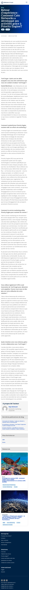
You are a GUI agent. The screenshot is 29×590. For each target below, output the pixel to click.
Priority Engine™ (5, 556)
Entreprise (4, 533)
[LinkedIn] (2, 580)
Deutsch (3, 572)
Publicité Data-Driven (6, 554)
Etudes (7, 29)
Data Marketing (11, 522)
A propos (3, 538)
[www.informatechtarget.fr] (8, 2)
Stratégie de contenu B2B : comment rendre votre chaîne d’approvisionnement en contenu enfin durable (13, 480)
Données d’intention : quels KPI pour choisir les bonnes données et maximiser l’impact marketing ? (13, 428)
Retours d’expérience (6, 542)
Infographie (5, 514)
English (2, 569)
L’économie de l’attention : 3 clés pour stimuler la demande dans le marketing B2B (13, 422)
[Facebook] (7, 580)
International (4, 544)
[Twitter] (4, 580)
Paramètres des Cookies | (7, 586)
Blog (2, 7)
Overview (3, 551)
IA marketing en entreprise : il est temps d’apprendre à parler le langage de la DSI (14, 425)
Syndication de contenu (6, 560)
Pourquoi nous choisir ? (6, 536)
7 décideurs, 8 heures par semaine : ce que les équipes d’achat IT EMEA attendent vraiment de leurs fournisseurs (13, 517)
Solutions (4, 549)
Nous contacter (4, 540)
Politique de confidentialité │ (8, 582)
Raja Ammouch (13, 407)
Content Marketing (7, 487)
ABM (3, 29)
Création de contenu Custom (7, 562)
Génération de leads (7, 524)
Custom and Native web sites (8, 558)
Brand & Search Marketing (9, 484)
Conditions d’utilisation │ (7, 584)
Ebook (3, 476)
